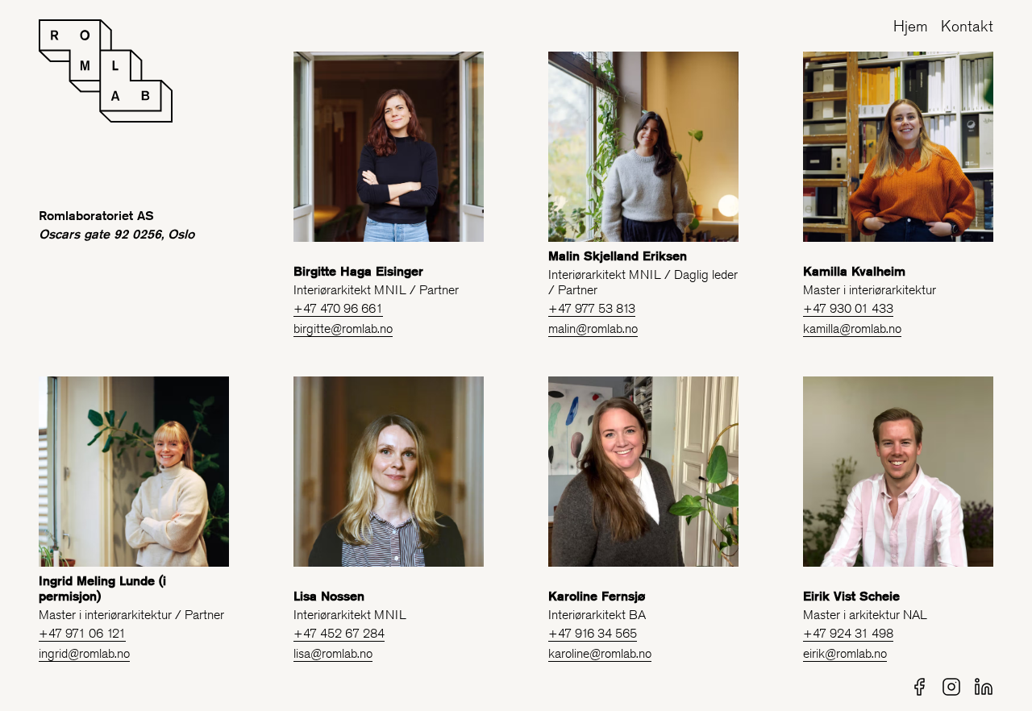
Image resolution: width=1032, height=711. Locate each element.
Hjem (910, 25)
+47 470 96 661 (338, 308)
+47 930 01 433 (848, 308)
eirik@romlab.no (845, 653)
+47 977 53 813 (591, 308)
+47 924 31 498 (848, 633)
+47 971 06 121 (82, 633)
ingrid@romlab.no (84, 653)
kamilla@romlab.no (852, 328)
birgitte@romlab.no (343, 328)
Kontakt (967, 25)
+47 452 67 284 (339, 633)
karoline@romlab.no (599, 653)
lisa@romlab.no (332, 653)
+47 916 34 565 (592, 633)
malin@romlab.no (593, 328)
